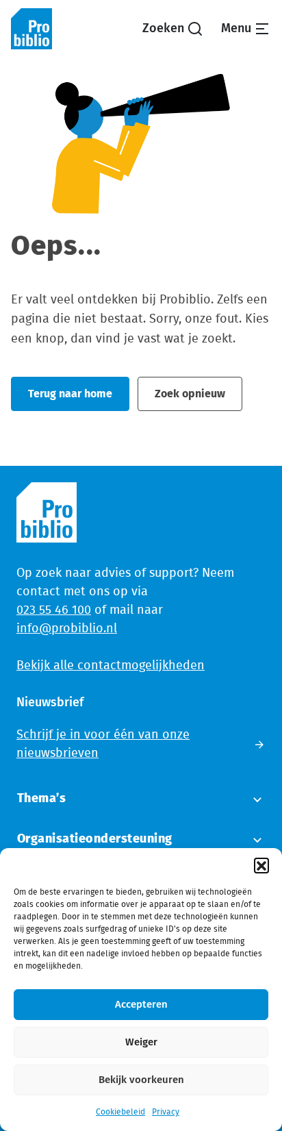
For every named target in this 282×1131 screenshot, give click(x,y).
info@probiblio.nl (66, 629)
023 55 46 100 (53, 610)
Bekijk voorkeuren (141, 1080)
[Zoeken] (173, 29)
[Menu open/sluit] (245, 29)
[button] (261, 865)
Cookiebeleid (120, 1112)
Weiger (141, 1042)
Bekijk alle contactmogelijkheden (110, 666)
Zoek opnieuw (190, 393)
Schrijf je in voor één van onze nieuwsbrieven (103, 744)
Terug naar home (70, 393)
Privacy (165, 1112)
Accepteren (141, 1004)
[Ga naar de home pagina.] (31, 28)
